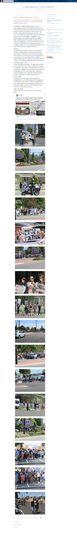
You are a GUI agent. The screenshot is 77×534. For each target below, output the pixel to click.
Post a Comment (18, 524)
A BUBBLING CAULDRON (38, 7)
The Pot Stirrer (51, 18)
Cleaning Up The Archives (52, 44)
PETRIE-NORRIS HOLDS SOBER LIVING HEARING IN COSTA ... (54, 46)
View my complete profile (53, 23)
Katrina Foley (27, 45)
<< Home (15, 527)
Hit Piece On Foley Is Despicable (53, 40)
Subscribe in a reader (51, 14)
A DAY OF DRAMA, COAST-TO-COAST (55, 42)
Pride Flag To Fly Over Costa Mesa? (54, 52)
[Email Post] (40, 517)
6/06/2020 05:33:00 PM (34, 517)
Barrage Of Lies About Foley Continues (55, 39)
